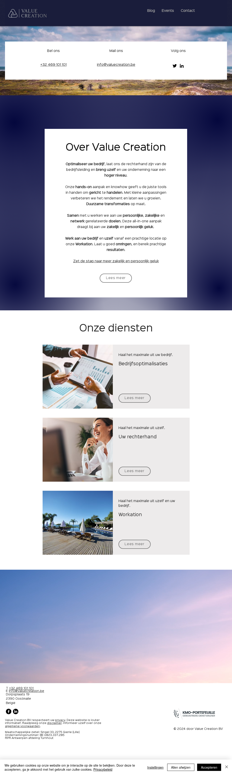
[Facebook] (8, 711)
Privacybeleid (102, 769)
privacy (60, 720)
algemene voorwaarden (22, 726)
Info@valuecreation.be (26, 691)
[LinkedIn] (181, 66)
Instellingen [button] (155, 767)
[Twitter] (174, 66)
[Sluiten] (226, 767)
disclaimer (54, 723)
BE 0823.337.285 (52, 735)
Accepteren (209, 767)
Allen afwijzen (181, 767)
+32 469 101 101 (21, 688)
